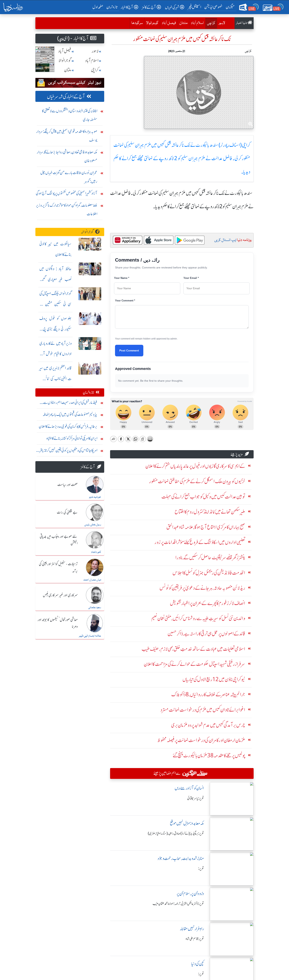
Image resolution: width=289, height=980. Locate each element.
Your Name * (121, 277)
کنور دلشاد (96, 552)
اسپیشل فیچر (194, 7)
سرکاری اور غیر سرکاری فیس (60, 595)
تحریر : (201, 868)
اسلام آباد (197, 23)
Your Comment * (125, 300)
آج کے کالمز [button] (149, 7)
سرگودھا (137, 23)
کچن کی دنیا (197, 963)
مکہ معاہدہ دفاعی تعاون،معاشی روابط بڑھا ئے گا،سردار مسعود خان (67, 156)
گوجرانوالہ (87, 231)
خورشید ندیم (95, 497)
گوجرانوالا (152, 23)
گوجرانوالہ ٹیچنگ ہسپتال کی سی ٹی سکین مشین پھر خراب (55, 304)
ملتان (183, 23)
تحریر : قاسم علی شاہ (195, 939)
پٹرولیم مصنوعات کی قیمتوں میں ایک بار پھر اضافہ (70, 414)
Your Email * (191, 277)
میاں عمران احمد (92, 580)
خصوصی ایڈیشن (213, 7)
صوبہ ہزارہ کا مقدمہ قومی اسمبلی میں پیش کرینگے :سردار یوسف (66, 135)
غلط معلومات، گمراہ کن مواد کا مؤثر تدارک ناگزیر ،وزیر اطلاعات (66, 209)
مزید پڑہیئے (237, 454)
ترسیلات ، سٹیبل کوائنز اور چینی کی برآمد (58, 567)
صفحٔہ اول (98, 6)
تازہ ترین (112, 7)
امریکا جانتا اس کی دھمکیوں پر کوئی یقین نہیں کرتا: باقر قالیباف (68, 451)
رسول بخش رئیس (92, 525)
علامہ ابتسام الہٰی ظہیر (90, 636)
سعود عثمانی (94, 607)
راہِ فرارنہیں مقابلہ (192, 928)
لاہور (222, 23)
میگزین (230, 7)
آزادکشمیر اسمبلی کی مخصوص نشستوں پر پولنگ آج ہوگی (66, 193)
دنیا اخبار (242, 23)
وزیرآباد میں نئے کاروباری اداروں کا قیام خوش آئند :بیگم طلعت (55, 354)
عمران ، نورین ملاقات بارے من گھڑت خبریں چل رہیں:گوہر (68, 177)
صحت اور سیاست (67, 485)
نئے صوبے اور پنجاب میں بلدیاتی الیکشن (59, 540)
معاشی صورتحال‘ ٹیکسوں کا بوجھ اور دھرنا (58, 623)
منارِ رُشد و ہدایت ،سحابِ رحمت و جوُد (180, 858)
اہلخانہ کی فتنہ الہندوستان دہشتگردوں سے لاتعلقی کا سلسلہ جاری (69, 115)
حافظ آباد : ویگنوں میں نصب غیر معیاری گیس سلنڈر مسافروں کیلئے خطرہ (55, 279)
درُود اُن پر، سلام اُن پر (190, 893)
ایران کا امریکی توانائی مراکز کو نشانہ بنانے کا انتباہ (71, 438)
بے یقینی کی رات (67, 512)
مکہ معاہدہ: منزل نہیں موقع (187, 823)
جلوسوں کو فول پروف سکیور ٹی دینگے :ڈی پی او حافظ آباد (55, 329)
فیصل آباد (169, 23)
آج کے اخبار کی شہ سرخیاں (66, 97)
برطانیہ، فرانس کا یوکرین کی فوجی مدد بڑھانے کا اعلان (68, 426)
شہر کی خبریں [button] (172, 7)
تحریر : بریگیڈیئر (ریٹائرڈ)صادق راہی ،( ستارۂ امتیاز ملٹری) (176, 833)
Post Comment (129, 350)
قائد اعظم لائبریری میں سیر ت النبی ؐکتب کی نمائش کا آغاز (55, 379)
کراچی (210, 23)
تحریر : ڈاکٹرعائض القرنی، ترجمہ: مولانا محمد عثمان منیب (178, 904)
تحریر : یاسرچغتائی (195, 798)
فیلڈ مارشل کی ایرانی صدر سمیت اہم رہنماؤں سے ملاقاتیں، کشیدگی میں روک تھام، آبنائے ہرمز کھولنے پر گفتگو (67, 403)
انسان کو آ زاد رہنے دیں (189, 788)
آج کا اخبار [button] (127, 7)
